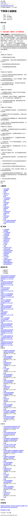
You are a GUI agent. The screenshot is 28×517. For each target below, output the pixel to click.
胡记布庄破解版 (7, 406)
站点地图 (7, 510)
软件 (7, 5)
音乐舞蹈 (22, 505)
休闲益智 (7, 505)
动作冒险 (17, 505)
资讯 (9, 5)
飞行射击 (12, 505)
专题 (12, 5)
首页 (2, 5)
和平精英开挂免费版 (8, 418)
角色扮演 (3, 505)
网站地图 (3, 510)
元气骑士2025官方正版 (9, 446)
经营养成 (5, 507)
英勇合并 (5, 400)
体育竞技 (15, 507)
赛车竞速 (10, 507)
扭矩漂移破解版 (7, 376)
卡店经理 (5, 370)
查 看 (4, 355)
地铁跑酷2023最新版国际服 (10, 440)
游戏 (4, 5)
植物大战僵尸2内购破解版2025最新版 (12, 452)
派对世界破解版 (7, 358)
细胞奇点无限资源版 (8, 352)
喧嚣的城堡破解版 (8, 394)
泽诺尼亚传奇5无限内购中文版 (11, 428)
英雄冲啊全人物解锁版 (9, 412)
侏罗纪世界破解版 (8, 382)
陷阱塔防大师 (6, 364)
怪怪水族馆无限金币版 (9, 434)
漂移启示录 (6, 388)
